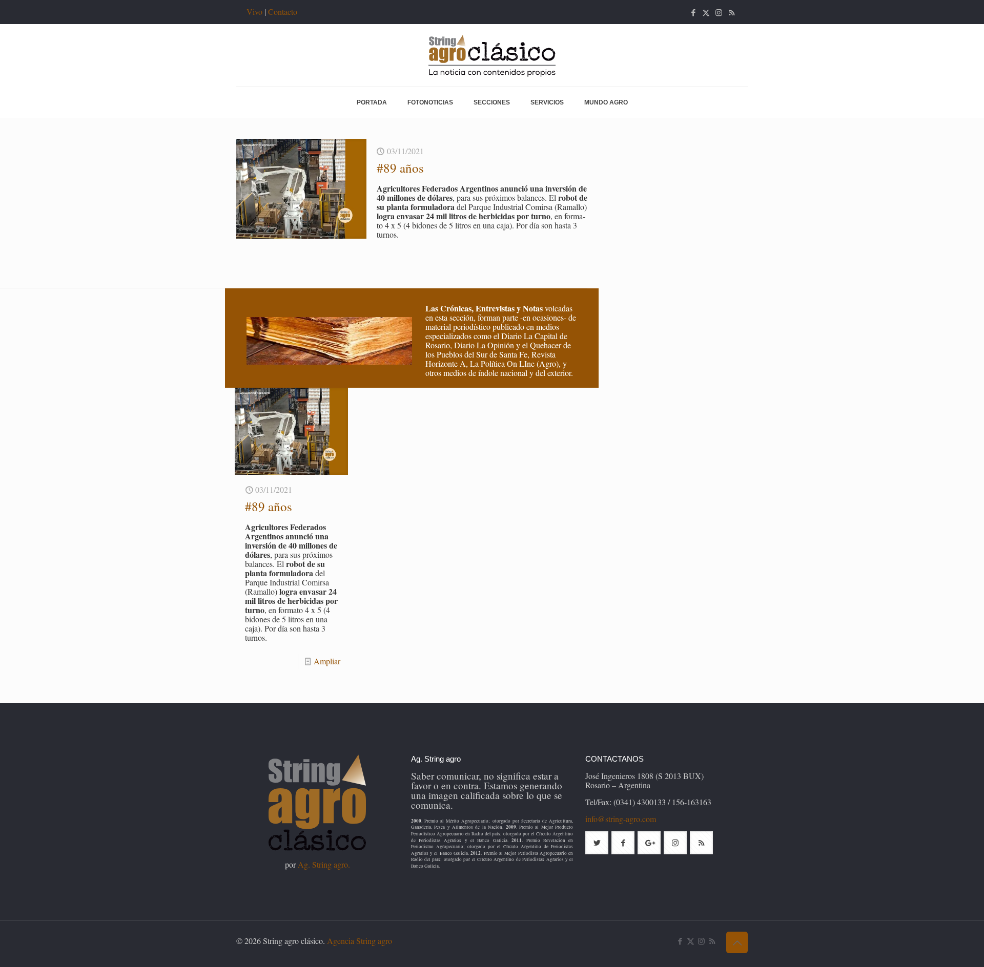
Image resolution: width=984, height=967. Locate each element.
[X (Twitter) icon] (706, 12)
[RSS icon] (731, 12)
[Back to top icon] (737, 942)
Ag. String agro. (324, 864)
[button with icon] (596, 842)
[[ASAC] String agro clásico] (492, 55)
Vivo (254, 11)
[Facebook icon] (693, 12)
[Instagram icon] (719, 12)
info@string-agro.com (620, 818)
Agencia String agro (359, 940)
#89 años (400, 167)
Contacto (282, 11)
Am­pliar (327, 661)
